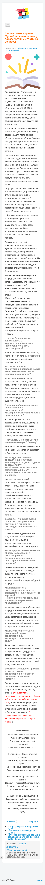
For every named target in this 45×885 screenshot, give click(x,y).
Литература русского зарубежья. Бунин (23, 827)
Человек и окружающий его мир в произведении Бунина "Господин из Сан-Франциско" (24, 836)
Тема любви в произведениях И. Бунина (23, 831)
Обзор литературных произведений (21, 49)
